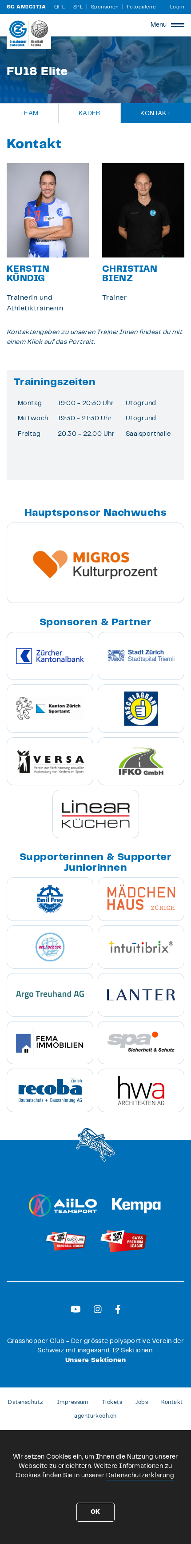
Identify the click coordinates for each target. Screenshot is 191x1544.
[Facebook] (118, 1309)
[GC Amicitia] (29, 33)
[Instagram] (98, 1309)
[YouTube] (76, 1309)
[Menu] (178, 25)
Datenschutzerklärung (140, 1475)
